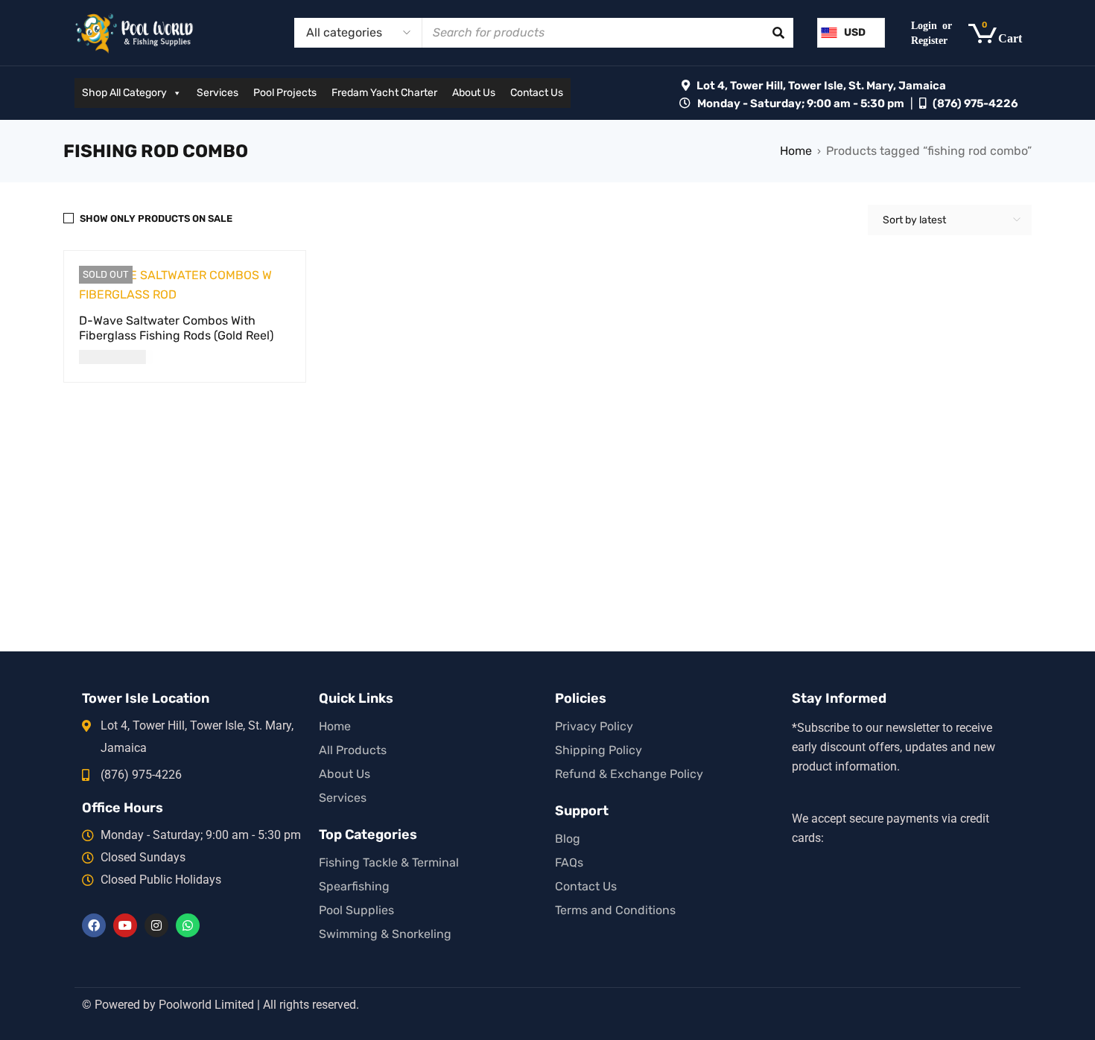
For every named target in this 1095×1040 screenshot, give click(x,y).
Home (796, 151)
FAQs (569, 862)
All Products (353, 750)
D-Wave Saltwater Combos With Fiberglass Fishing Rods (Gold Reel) (176, 327)
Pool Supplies (356, 910)
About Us (473, 92)
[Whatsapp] (188, 925)
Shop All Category (124, 92)
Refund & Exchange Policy (629, 774)
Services (217, 92)
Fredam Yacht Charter (384, 92)
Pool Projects (285, 92)
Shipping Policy (598, 750)
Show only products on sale (156, 218)
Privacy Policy (594, 726)
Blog (567, 839)
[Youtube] (125, 925)
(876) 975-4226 (975, 103)
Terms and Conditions (615, 910)
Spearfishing (354, 886)
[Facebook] (94, 925)
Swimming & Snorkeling (385, 934)
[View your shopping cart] (1003, 33)
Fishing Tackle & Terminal (389, 862)
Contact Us (536, 92)
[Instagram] (156, 925)
